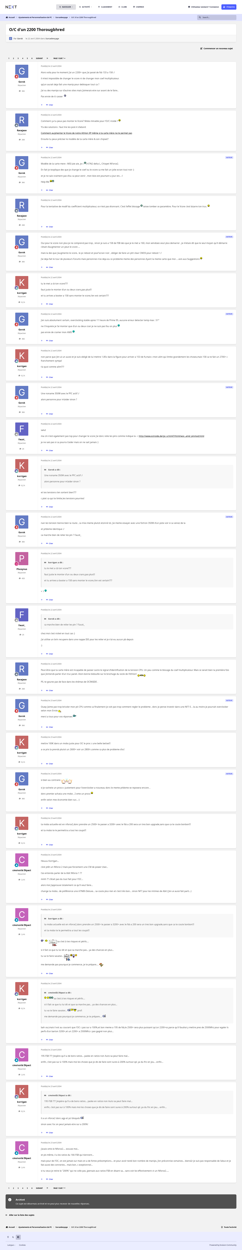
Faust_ (21, 439)
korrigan (22, 293)
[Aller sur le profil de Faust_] (21, 429)
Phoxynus (22, 569)
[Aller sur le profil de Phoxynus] (21, 558)
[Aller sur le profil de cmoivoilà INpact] (21, 860)
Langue (10, 1245)
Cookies (22, 1245)
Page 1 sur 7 (58, 58)
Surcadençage (52, 38)
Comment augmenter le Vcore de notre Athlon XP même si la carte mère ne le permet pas (86, 133)
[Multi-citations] (41, 105)
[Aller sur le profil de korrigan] (21, 282)
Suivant (39, 58)
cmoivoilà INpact (21, 870)
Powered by (223, 1245)
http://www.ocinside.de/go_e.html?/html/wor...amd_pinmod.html (171, 436)
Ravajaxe (22, 130)
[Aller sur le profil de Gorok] (10, 38)
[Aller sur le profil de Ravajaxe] (21, 120)
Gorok (20, 38)
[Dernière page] (47, 58)
